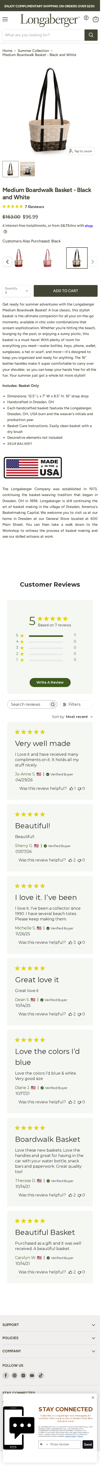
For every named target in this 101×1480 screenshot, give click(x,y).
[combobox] (72, 717)
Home (7, 51)
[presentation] (7, 262)
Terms (80, 1436)
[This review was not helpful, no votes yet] (79, 788)
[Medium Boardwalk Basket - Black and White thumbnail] (10, 169)
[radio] (19, 258)
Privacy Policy (70, 1436)
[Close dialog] (93, 1397)
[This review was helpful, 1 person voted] (71, 788)
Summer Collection (33, 51)
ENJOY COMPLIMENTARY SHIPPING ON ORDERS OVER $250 (49, 6)
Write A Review (50, 682)
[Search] (91, 35)
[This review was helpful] (70, 860)
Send (88, 1444)
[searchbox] (28, 704)
